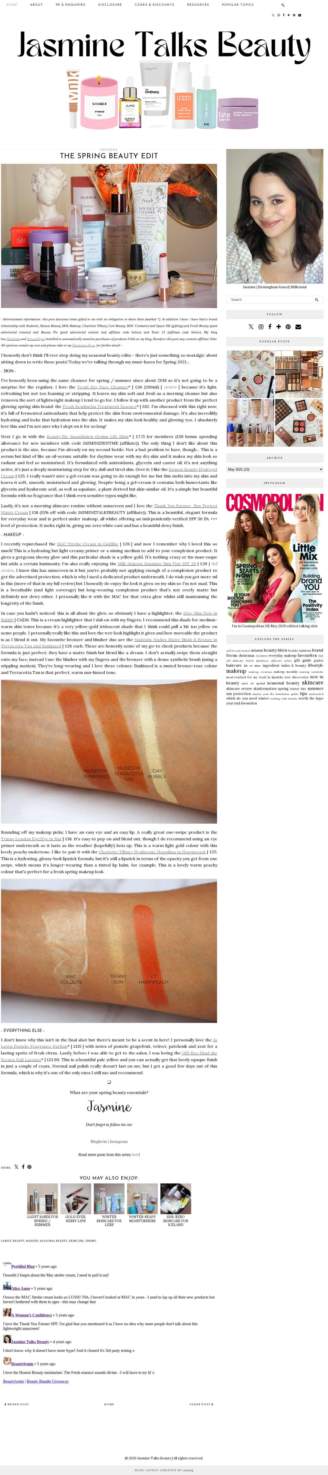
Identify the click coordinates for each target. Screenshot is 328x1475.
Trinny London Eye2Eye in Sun (31, 838)
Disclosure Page (83, 345)
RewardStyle (36, 339)
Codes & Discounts (155, 5)
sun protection (238, 694)
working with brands (283, 698)
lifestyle (315, 665)
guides (318, 660)
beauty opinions (299, 650)
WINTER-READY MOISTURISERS (142, 1219)
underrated (316, 694)
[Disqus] (109, 1322)
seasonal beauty (53, 1241)
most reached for (239, 677)
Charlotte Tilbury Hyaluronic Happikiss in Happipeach (152, 851)
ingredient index (276, 665)
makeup (32, 1241)
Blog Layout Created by (164, 1470)
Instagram (119, 1141)
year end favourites (241, 703)
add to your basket (238, 650)
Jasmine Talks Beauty (154, 1458)
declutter (262, 655)
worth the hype (311, 698)
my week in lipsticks (268, 677)
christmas (246, 655)
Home (11, 5)
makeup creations (260, 672)
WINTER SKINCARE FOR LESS (109, 1221)
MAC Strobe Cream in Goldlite (87, 543)
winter (263, 698)
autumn (257, 650)
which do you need (241, 698)
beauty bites (275, 650)
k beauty (299, 665)
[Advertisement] (274, 748)
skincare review (239, 688)
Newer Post (18, 1404)
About (36, 5)
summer (315, 688)
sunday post (260, 694)
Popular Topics (238, 5)
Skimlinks (13, 339)
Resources (198, 5)
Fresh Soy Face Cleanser (102, 387)
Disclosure (110, 5)
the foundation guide (284, 694)
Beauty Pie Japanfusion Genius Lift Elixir (88, 436)
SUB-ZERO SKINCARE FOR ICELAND (175, 1221)
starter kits (298, 689)
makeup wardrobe (311, 672)
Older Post (200, 1404)
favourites (307, 655)
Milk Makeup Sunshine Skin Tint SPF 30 (157, 563)
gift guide (302, 660)
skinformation (264, 688)
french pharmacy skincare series (269, 660)
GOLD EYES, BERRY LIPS (75, 1219)
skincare (76, 1241)
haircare (234, 665)
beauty (18, 1241)
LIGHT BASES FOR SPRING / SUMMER (42, 1221)
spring (91, 1241)
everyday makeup (282, 655)
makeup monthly (286, 672)
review (170, 387)
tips (303, 693)
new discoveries (297, 677)
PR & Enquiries (71, 5)
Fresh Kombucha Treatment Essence (100, 406)
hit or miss (252, 665)
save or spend (253, 683)
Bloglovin (98, 1141)
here (135, 1154)
